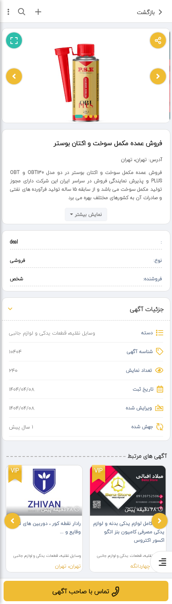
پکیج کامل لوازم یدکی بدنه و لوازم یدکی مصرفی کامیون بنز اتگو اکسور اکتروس (128, 531)
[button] (79, 116)
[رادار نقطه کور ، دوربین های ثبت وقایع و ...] (44, 490)
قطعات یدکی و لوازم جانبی (37, 333)
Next (160, 521)
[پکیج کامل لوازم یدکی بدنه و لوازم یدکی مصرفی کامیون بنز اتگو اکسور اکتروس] (128, 490)
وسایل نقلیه (82, 333)
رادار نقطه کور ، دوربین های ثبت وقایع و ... (47, 527)
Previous (12, 521)
